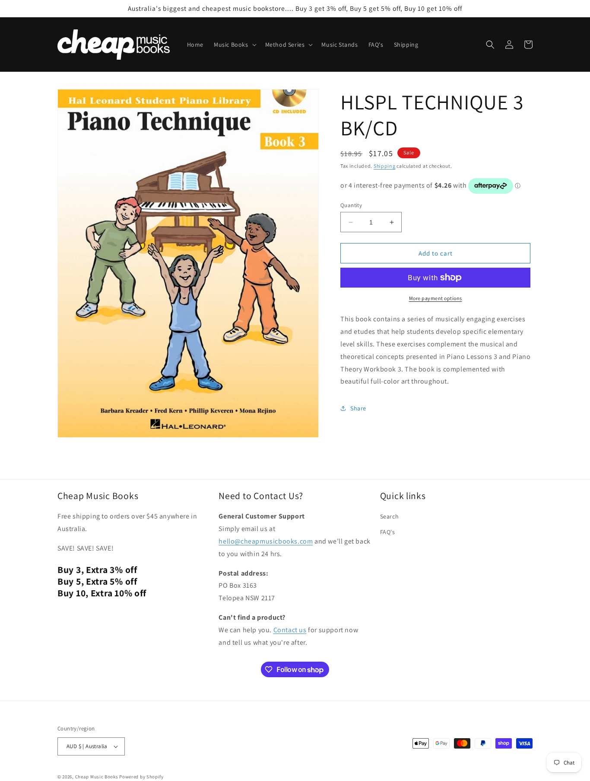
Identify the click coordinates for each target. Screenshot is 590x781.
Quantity (351, 205)
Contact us (290, 629)
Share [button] (358, 408)
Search (389, 516)
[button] (234, 44)
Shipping (385, 166)
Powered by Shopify (141, 777)
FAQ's (387, 532)
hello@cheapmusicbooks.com (266, 541)
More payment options (435, 298)
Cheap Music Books (96, 777)
